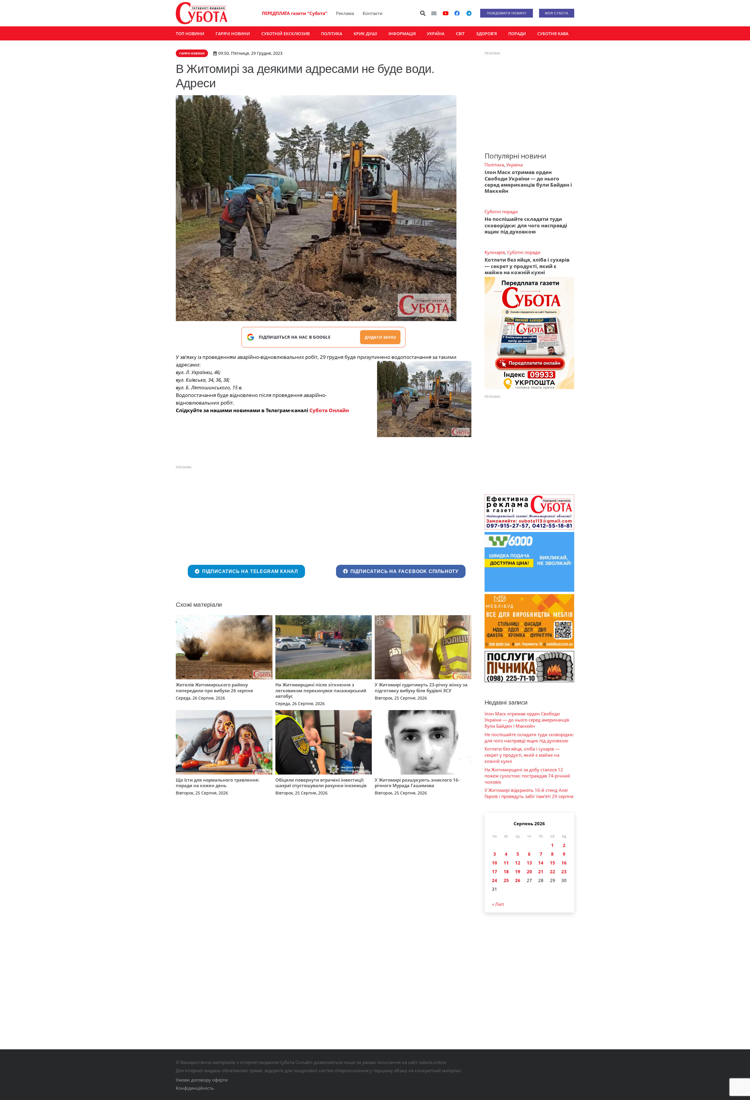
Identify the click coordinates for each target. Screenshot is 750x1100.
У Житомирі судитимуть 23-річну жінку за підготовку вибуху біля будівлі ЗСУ (421, 687)
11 (506, 863)
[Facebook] (457, 13)
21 (540, 871)
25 (506, 880)
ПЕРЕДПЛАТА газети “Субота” (294, 13)
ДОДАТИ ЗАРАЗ (380, 337)
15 (552, 863)
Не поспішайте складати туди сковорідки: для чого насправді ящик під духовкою (526, 225)
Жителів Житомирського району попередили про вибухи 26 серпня (214, 687)
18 (506, 871)
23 (564, 871)
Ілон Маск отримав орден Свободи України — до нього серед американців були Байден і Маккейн (528, 181)
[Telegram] (468, 13)
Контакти (373, 13)
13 (529, 863)
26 (517, 880)
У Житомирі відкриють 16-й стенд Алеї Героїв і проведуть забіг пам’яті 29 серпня (529, 793)
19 (517, 871)
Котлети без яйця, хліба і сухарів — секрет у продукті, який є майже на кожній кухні (527, 266)
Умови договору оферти (202, 1080)
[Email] (434, 13)
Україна (514, 165)
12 (517, 863)
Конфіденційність (195, 1088)
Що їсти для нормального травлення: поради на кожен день (217, 783)
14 (540, 863)
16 (564, 863)
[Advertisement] (323, 514)
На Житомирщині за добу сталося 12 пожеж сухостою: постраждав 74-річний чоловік (527, 776)
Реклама (345, 13)
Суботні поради (501, 211)
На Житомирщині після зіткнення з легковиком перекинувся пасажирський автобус (320, 690)
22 (552, 871)
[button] (423, 13)
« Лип (498, 904)
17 (494, 871)
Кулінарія (495, 252)
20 (529, 871)
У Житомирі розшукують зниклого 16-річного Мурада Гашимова (417, 783)
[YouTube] (445, 13)
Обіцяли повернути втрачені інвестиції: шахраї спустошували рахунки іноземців (321, 783)
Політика (494, 165)
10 (494, 863)
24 (494, 880)
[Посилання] (201, 13)
